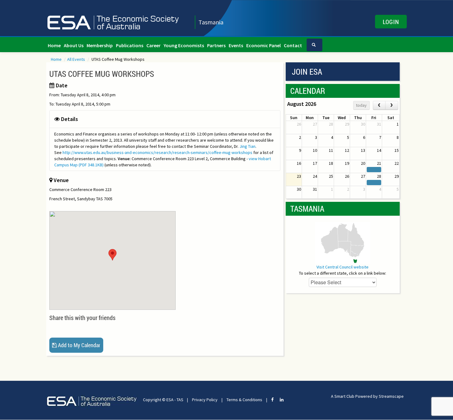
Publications (129, 45)
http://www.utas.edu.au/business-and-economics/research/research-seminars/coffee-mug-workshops (157, 152)
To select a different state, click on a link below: (342, 273)
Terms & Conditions (244, 399)
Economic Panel (263, 45)
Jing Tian (247, 146)
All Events (76, 59)
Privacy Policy (205, 399)
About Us (74, 45)
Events (236, 45)
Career (153, 45)
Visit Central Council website (342, 267)
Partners (216, 45)
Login (391, 22)
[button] (112, 254)
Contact (293, 45)
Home (54, 45)
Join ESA (307, 71)
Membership (100, 45)
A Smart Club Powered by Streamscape (367, 396)
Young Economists (184, 45)
